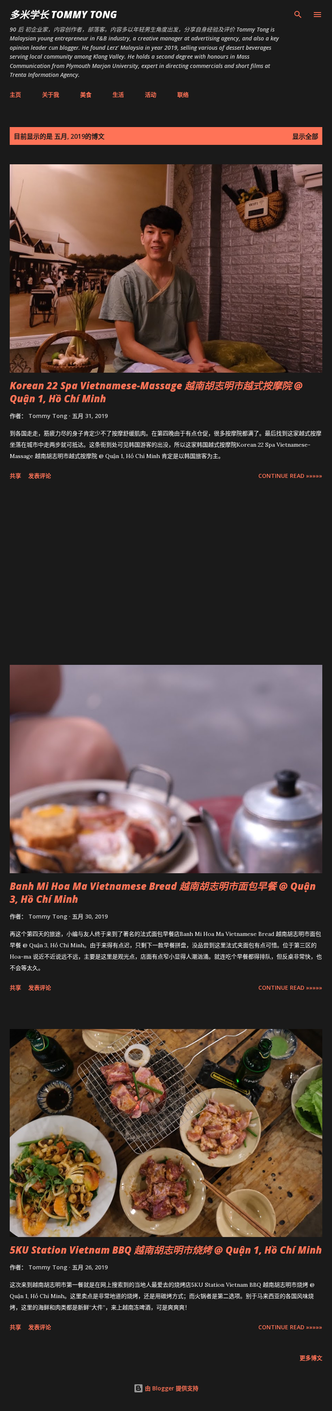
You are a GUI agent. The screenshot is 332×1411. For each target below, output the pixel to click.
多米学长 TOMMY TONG (63, 14)
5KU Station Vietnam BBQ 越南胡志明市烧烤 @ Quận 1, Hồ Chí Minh (166, 1249)
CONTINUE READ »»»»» (290, 476)
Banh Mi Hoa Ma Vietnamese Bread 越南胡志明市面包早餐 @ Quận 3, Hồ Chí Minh (163, 892)
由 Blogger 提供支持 (170, 1388)
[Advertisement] (166, 573)
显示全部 (305, 136)
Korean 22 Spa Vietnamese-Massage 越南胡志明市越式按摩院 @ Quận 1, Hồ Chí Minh (156, 392)
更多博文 (311, 1358)
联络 (183, 94)
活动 (150, 94)
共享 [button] (15, 476)
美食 (86, 94)
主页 (15, 94)
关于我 (50, 94)
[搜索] (298, 14)
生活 (118, 94)
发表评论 (39, 476)
